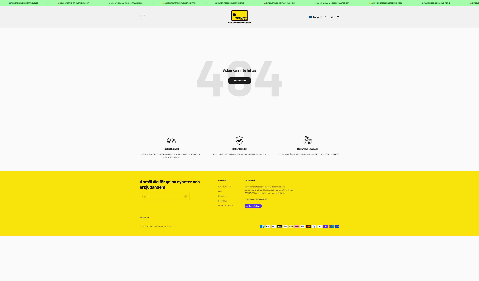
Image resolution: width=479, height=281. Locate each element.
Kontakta (222, 196)
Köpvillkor (222, 201)
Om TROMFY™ (224, 186)
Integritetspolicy (225, 205)
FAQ (220, 191)
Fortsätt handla (239, 80)
